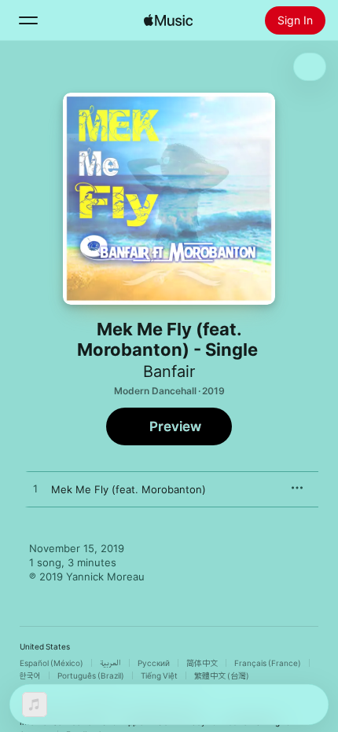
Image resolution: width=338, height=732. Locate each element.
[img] (168, 20)
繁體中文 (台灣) (221, 675)
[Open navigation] (28, 20)
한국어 (30, 675)
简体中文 (202, 663)
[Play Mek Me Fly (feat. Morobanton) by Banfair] (35, 489)
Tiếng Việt (159, 675)
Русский (154, 663)
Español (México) (51, 663)
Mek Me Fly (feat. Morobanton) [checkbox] (128, 489)
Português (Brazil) (90, 675)
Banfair (169, 371)
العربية (110, 663)
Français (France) (267, 663)
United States (45, 646)
